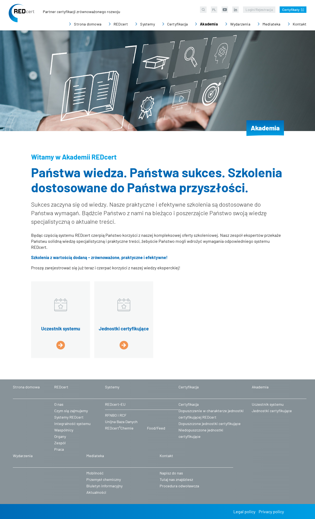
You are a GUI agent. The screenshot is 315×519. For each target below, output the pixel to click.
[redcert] (21, 16)
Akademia (265, 128)
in (235, 9)
